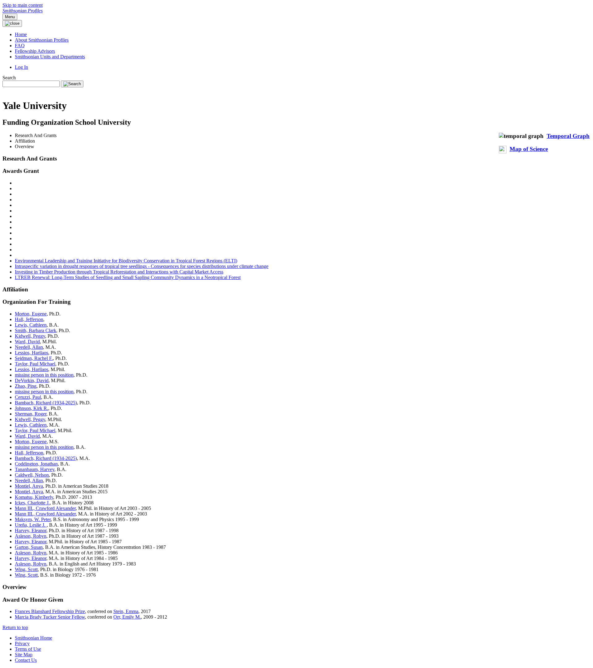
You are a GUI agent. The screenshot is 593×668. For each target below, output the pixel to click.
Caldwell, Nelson (32, 475)
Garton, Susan (29, 547)
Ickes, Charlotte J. (32, 502)
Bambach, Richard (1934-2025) (46, 402)
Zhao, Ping (25, 386)
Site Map (23, 654)
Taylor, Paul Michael (35, 363)
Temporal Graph (568, 136)
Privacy (22, 643)
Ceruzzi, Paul (28, 397)
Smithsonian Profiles (22, 10)
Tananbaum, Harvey (34, 469)
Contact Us (26, 660)
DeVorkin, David (31, 380)
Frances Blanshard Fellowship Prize (50, 611)
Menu (10, 17)
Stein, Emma (125, 611)
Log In (21, 67)
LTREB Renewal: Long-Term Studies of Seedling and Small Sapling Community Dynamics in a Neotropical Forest (128, 277)
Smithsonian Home (33, 638)
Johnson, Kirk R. (31, 408)
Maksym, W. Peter (33, 519)
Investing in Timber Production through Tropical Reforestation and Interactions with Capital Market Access (119, 271)
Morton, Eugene (31, 313)
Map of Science (529, 149)
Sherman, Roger (30, 413)
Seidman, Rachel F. (34, 358)
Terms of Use (28, 649)
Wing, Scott (26, 569)
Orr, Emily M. (127, 617)
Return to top (15, 627)
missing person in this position (44, 375)
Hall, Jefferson (29, 319)
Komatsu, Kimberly (34, 497)
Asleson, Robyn (30, 536)
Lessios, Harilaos (31, 352)
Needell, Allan (29, 347)
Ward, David (27, 341)
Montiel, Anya (29, 486)
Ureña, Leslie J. (31, 525)
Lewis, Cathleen (31, 325)
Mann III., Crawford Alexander (45, 508)
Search (9, 77)
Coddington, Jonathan (36, 463)
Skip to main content (22, 5)
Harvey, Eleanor (30, 530)
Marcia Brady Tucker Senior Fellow (50, 617)
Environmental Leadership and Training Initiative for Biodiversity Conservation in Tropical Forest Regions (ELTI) (126, 260)
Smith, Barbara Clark (35, 330)
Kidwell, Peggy (30, 336)
